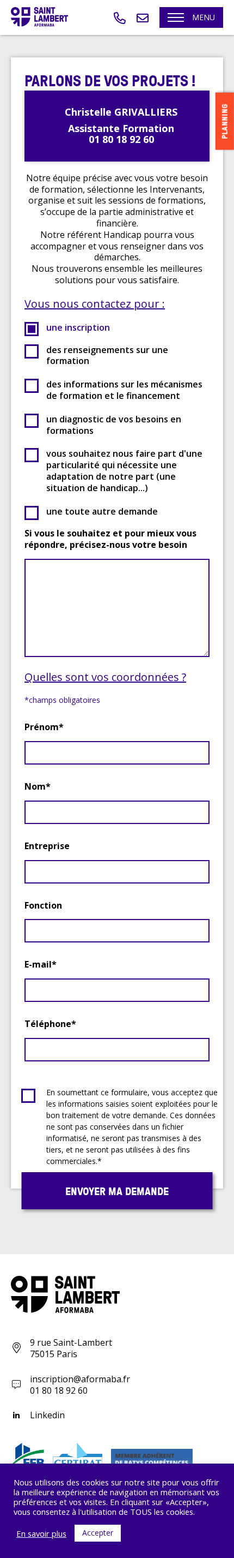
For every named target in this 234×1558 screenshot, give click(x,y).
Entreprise (47, 846)
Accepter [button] (97, 1532)
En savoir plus (41, 1533)
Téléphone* (50, 1024)
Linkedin (47, 1415)
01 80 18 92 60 (59, 1390)
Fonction (43, 905)
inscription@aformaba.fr (80, 1379)
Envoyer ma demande (117, 1190)
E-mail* (40, 964)
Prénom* (44, 727)
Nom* (37, 786)
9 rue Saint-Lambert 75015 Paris (71, 1348)
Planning (224, 121)
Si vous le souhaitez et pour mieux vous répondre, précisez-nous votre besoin (110, 539)
